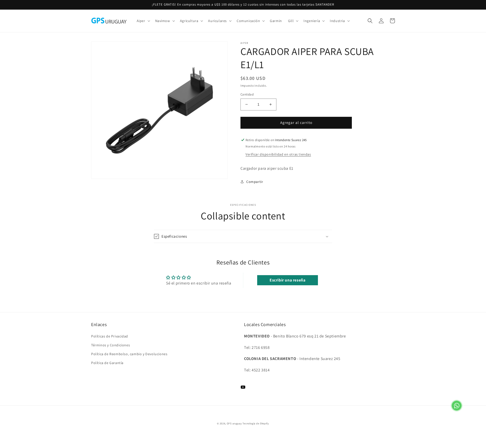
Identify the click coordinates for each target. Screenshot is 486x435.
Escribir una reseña (287, 280)
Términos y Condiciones (110, 345)
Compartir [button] (254, 181)
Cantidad (247, 94)
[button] (143, 20)
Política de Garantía (107, 363)
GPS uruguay (234, 423)
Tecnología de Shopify (255, 423)
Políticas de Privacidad (109, 336)
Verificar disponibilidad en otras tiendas (278, 154)
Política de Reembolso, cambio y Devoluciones (129, 354)
